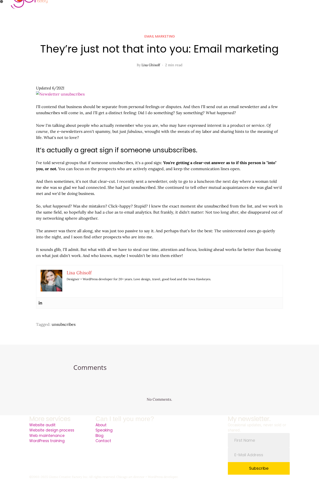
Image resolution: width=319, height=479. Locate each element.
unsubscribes (64, 324)
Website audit (42, 425)
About (101, 425)
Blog (99, 435)
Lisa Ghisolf (150, 65)
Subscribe (258, 468)
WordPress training (47, 440)
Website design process (51, 430)
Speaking (104, 430)
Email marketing (159, 36)
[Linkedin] (40, 303)
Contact (103, 440)
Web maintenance (47, 435)
